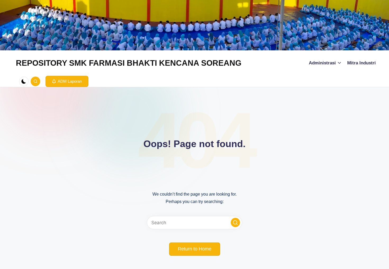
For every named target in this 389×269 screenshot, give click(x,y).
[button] (67, 81)
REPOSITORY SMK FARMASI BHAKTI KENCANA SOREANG (128, 63)
